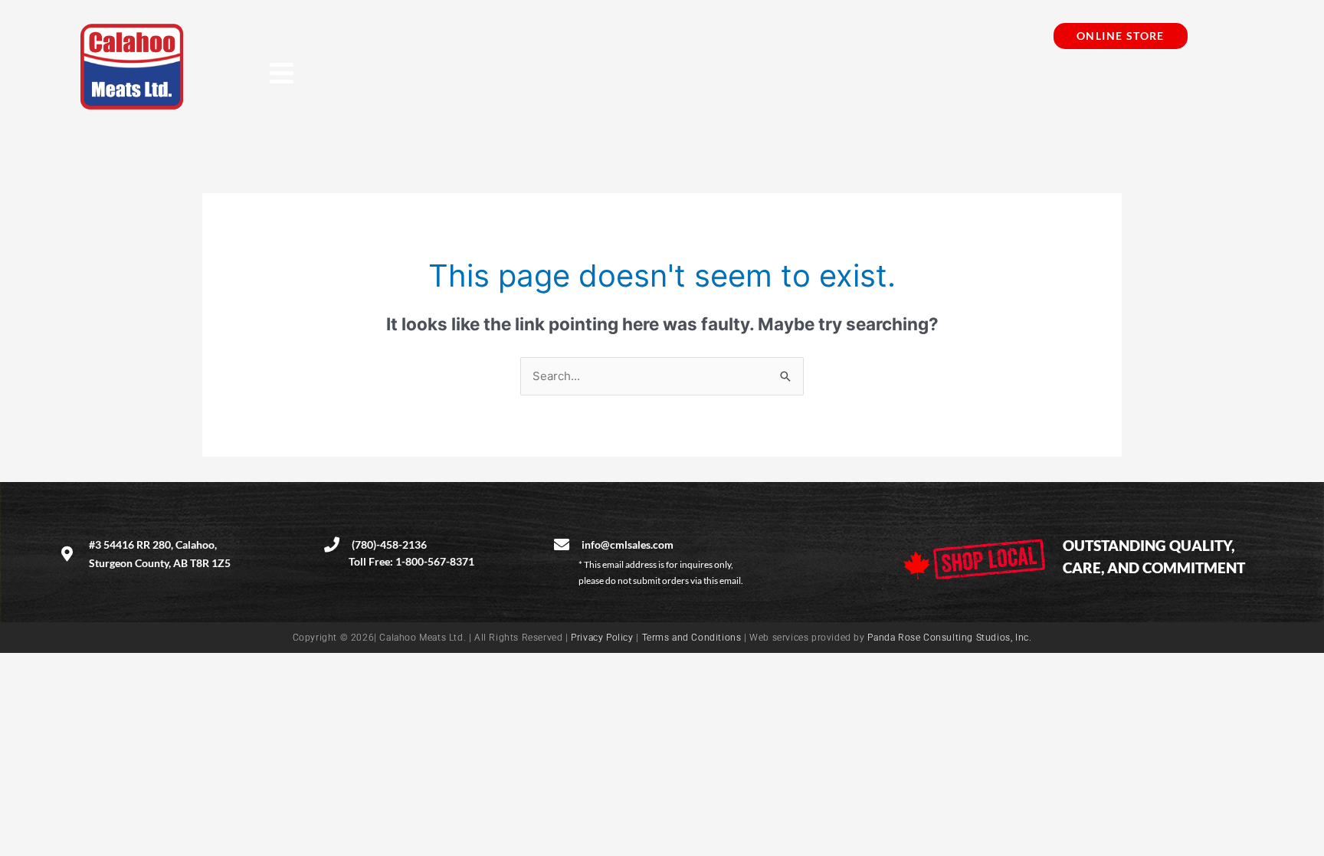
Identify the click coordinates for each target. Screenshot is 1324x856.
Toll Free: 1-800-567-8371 (411, 561)
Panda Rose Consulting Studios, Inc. (949, 637)
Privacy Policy (602, 637)
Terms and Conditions (692, 637)
